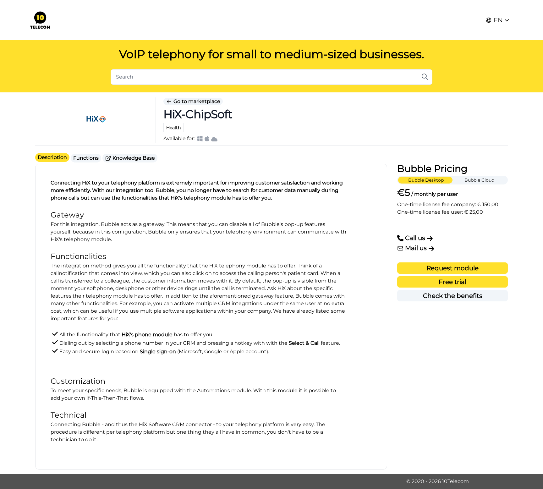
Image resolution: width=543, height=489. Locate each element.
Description (52, 157)
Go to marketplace (196, 101)
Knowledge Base (133, 158)
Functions (86, 158)
